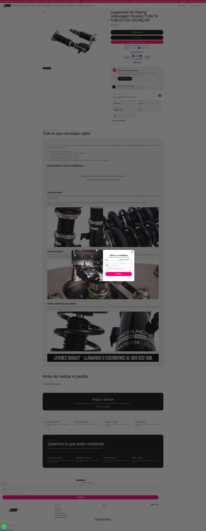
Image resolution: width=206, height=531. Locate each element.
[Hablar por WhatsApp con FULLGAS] (4, 526)
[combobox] (107, 265)
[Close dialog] (132, 251)
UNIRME (118, 274)
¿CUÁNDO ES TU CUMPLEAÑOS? (124, 259)
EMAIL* (106, 259)
